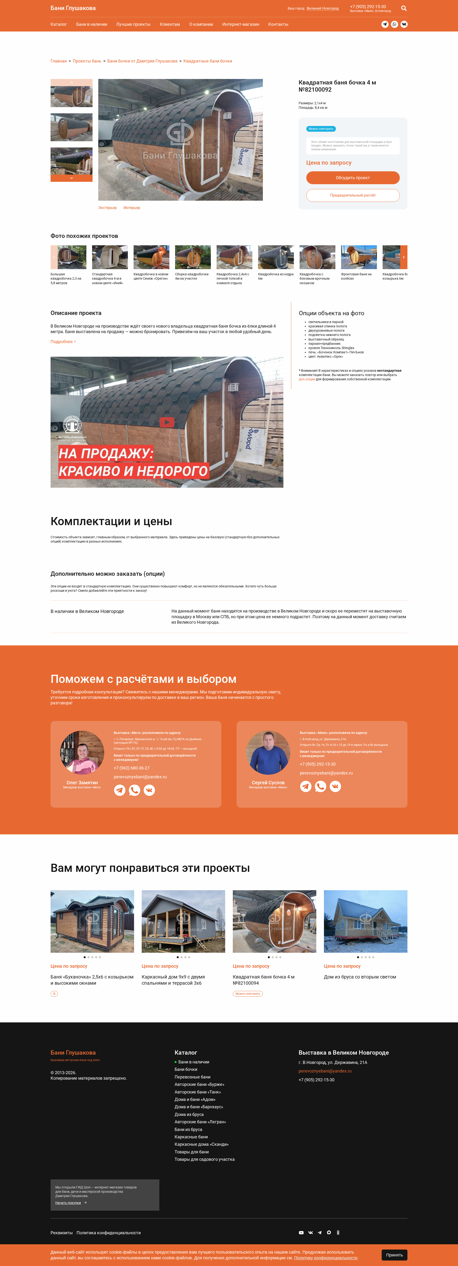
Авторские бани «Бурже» (199, 1084)
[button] (72, 178)
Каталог (59, 24)
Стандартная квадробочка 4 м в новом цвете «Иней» (107, 278)
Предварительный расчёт (353, 195)
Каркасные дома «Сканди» (202, 1144)
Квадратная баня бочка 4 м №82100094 (264, 980)
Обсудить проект (353, 177)
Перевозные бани (192, 1076)
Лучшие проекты (133, 24)
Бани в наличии (91, 24)
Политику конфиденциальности (325, 1258)
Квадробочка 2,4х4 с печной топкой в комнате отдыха (233, 278)
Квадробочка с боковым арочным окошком (314, 278)
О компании (201, 24)
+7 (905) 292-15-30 (368, 6)
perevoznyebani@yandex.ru (140, 776)
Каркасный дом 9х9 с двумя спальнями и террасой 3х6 (173, 980)
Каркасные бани (191, 1136)
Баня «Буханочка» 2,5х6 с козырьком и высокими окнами (92, 980)
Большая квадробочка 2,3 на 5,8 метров (66, 278)
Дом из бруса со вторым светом (360, 977)
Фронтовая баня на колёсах (356, 276)
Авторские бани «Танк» (198, 1091)
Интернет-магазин (240, 24)
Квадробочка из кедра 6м (276, 276)
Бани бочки (186, 1069)
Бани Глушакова (73, 8)
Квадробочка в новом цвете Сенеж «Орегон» (151, 276)
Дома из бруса (189, 1114)
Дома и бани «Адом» (195, 1099)
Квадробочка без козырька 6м (396, 276)
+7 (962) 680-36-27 (132, 767)
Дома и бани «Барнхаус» (199, 1106)
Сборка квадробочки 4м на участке (191, 276)
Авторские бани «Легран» (200, 1121)
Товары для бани (192, 1151)
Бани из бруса (188, 1129)
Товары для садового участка (205, 1159)
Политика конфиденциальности (109, 1232)
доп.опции (307, 379)
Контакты (278, 24)
